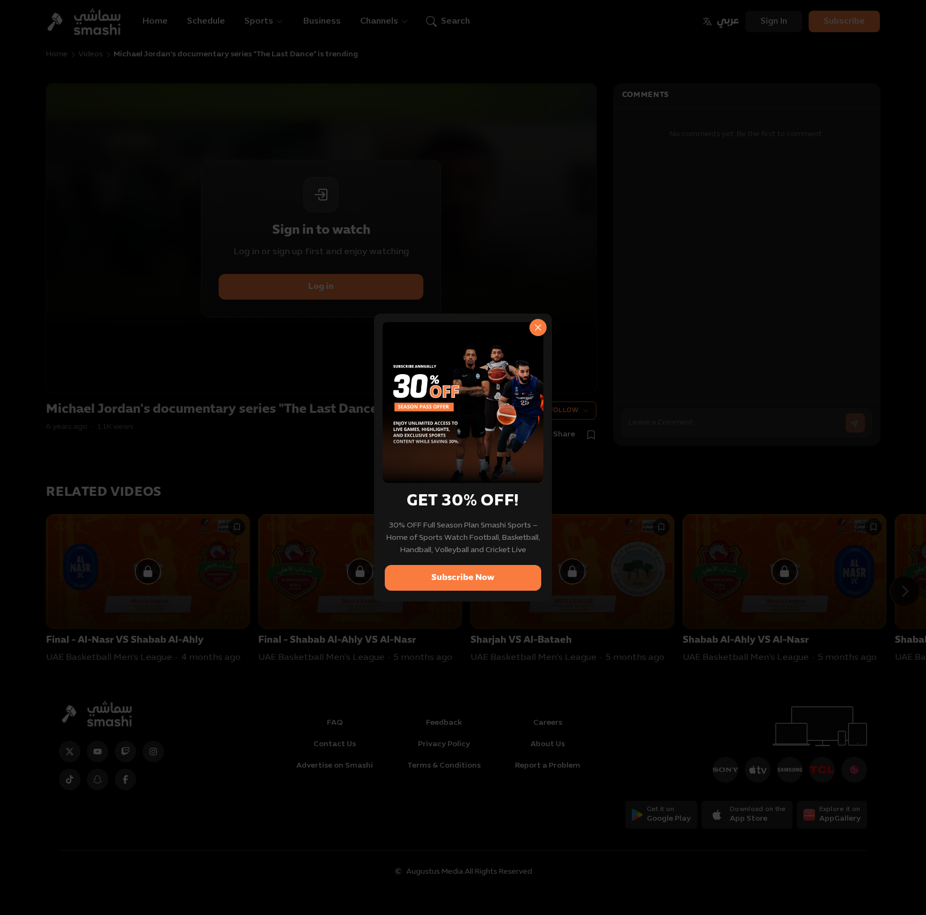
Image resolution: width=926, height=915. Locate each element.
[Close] (538, 327)
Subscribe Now (463, 577)
